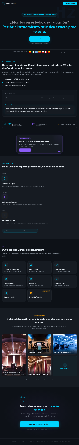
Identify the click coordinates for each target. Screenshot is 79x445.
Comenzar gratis (70, 3)
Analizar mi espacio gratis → (39, 424)
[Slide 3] (60, 151)
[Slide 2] (59, 151)
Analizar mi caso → (39, 39)
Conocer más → (25, 150)
